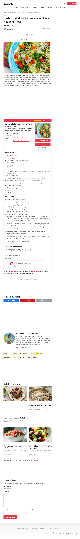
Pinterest (35, 271)
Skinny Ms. (8, 4)
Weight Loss (35, 7)
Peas (29, 357)
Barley (5, 353)
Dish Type (13, 12)
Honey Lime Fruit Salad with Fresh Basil (40, 447)
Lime (19, 357)
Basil (11, 353)
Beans (15, 353)
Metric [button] (17, 155)
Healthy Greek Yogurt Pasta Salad (40, 406)
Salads (17, 12)
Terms (31, 532)
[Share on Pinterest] (23, 34)
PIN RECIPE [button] (43, 144)
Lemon (14, 357)
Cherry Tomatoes (23, 353)
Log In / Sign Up (71, 533)
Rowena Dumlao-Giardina (10, 30)
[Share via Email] (27, 34)
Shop (64, 7)
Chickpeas (32, 353)
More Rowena (21, 347)
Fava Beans (40, 353)
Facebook (15, 271)
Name (6, 510)
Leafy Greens (7, 357)
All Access (58, 7)
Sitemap (39, 532)
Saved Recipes (72, 3)
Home (5, 12)
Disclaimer (35, 532)
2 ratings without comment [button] (31, 460)
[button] (4, 25)
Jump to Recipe (46, 28)
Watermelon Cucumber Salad (13, 447)
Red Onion (34, 357)
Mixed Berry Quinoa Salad (14, 418)
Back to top (41, 524)
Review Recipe (44, 140)
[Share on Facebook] (25, 34)
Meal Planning (24, 7)
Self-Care (50, 7)
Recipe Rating (8, 486)
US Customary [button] (9, 155)
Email (31, 510)
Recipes (16, 7)
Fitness (42, 7)
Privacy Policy (25, 532)
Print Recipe (43, 147)
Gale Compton (8, 424)
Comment (7, 491)
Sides (30, 403)
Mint (24, 357)
